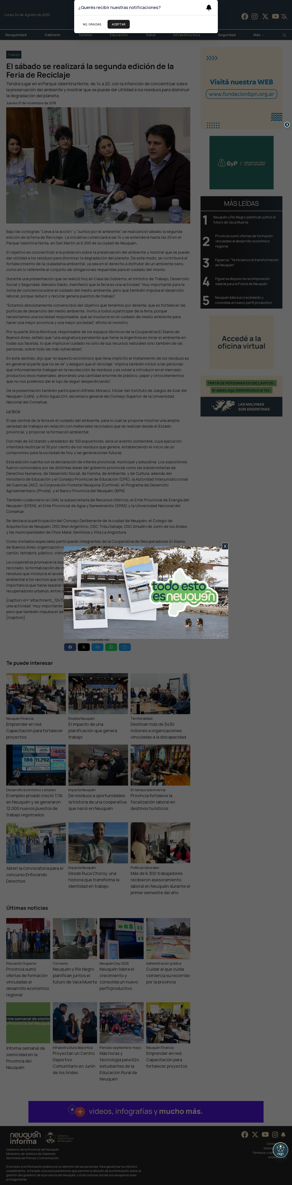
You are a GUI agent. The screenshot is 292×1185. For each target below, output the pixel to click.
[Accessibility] (280, 1150)
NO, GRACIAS (92, 24)
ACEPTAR (118, 24)
